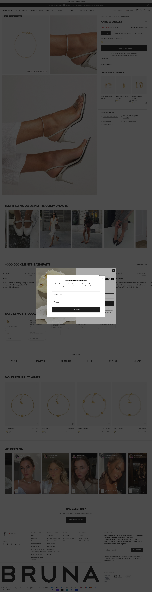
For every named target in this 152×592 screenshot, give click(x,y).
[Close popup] (102, 278)
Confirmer (76, 309)
